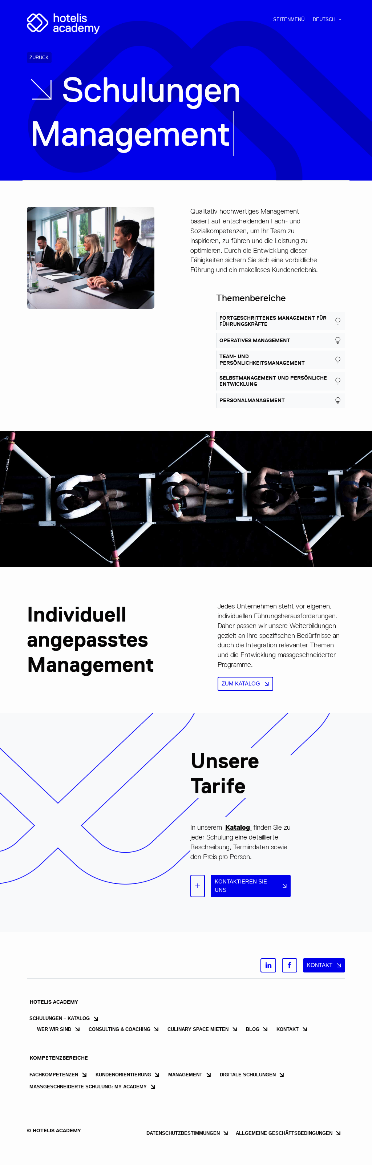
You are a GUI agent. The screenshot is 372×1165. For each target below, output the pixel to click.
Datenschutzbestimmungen (183, 1133)
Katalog (238, 827)
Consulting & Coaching (119, 1029)
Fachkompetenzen (53, 1074)
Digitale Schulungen (248, 1074)
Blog (252, 1029)
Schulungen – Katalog (59, 1018)
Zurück (39, 57)
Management (185, 1074)
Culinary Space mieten (198, 1029)
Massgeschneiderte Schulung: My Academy (88, 1086)
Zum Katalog (241, 683)
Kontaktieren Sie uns (241, 885)
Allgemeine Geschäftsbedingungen (284, 1133)
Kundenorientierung (123, 1074)
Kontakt (319, 965)
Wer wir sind (54, 1029)
